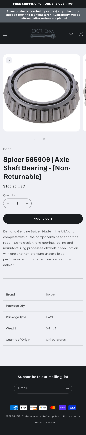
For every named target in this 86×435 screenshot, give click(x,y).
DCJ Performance (27, 416)
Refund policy (50, 416)
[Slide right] (52, 139)
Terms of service (45, 423)
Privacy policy (71, 416)
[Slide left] (34, 139)
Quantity (9, 195)
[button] (5, 34)
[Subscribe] (67, 388)
